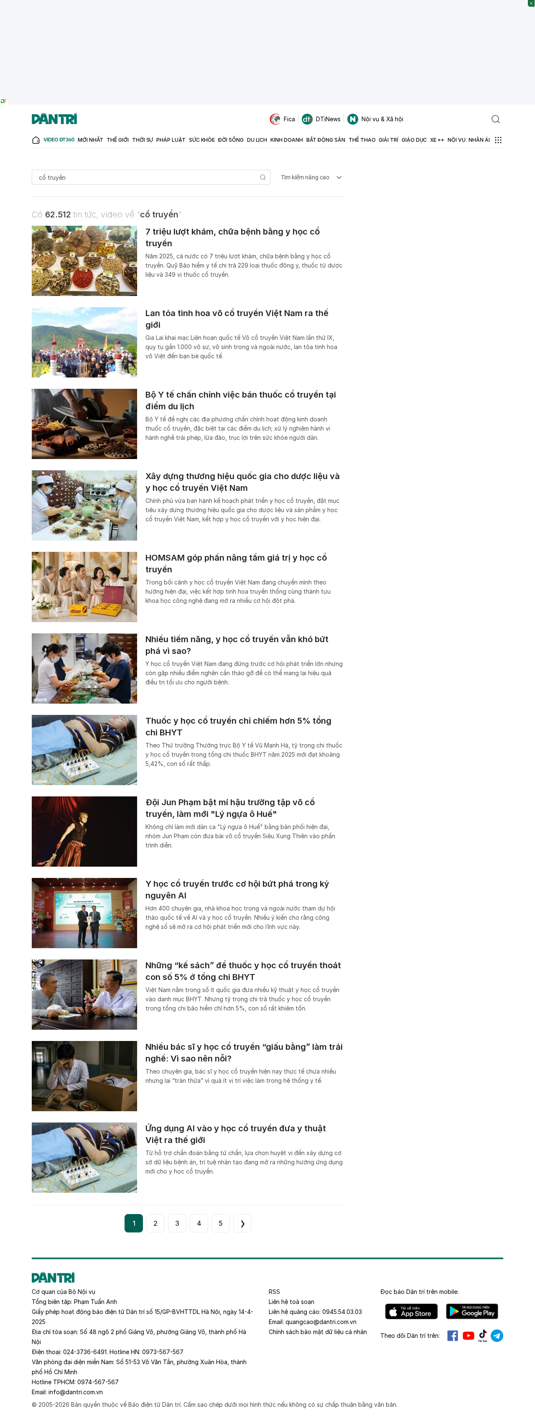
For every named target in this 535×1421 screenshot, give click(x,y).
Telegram (497, 1335)
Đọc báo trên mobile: (419, 1291)
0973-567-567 (162, 1351)
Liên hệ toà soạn (291, 1301)
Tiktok (482, 1335)
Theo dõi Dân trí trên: (410, 1335)
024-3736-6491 (85, 1351)
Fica (289, 118)
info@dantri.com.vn (75, 1391)
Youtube (468, 1335)
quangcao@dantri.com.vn (321, 1321)
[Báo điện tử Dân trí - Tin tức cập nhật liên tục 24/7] (54, 119)
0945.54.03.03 (342, 1311)
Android (472, 1311)
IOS (411, 1311)
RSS (274, 1291)
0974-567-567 (98, 1381)
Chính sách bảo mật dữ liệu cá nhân (318, 1331)
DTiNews (328, 118)
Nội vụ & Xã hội (382, 118)
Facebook (452, 1335)
